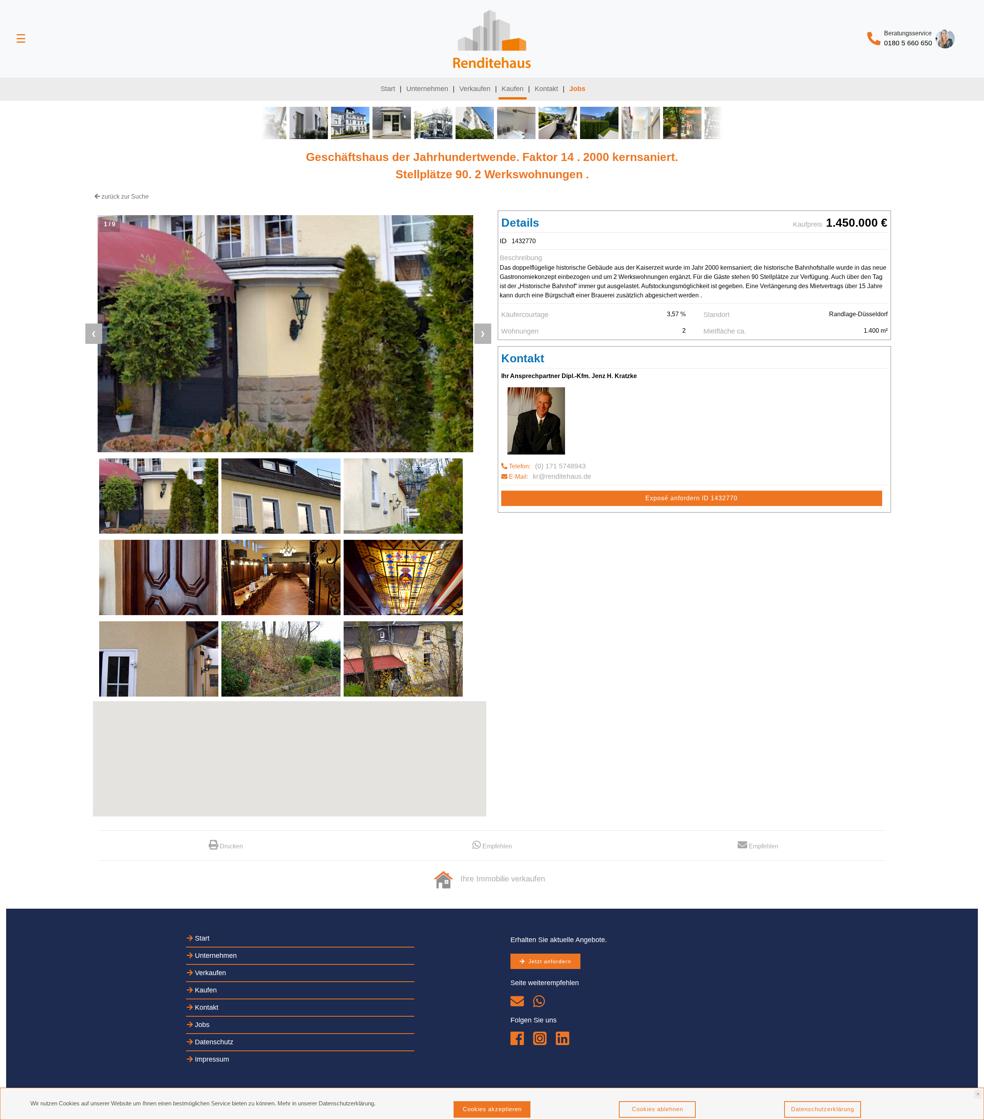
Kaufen (513, 89)
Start (389, 89)
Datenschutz (213, 1042)
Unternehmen (427, 89)
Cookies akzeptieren (492, 1109)
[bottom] (758, 846)
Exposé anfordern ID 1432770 (691, 498)
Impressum (211, 1059)
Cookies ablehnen (657, 1109)
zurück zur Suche (124, 196)
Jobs (201, 1025)
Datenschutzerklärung (822, 1109)
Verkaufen (474, 89)
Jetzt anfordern (548, 961)
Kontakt (546, 89)
